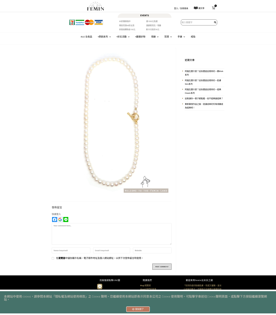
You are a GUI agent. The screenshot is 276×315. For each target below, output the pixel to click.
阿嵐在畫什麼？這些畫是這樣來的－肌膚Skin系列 (203, 82)
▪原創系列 (103, 37)
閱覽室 (145, 285)
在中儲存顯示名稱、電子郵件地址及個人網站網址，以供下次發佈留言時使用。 (99, 258)
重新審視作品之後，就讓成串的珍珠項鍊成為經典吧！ (204, 105)
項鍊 (153, 37)
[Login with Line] (65, 219)
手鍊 (180, 37)
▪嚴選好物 (140, 37)
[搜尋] (215, 22)
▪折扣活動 (122, 37)
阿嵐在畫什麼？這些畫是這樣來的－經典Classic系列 (203, 91)
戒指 (193, 37)
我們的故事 (148, 289)
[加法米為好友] (99, 286)
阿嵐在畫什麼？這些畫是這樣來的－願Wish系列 (204, 73)
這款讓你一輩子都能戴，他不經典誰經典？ (204, 98)
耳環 (166, 37)
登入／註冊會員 (181, 8)
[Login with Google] (60, 219)
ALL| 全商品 (86, 37)
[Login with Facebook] (54, 219)
